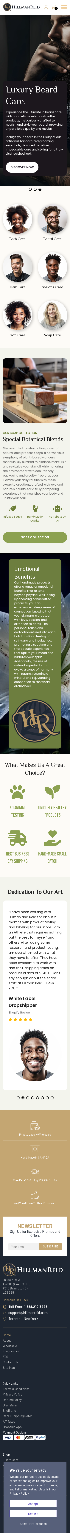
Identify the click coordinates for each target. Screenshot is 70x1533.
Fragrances (11, 1351)
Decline (33, 1513)
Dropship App (12, 1427)
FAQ (5, 1356)
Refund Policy (12, 1400)
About (7, 1340)
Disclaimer (10, 1405)
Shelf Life (9, 1410)
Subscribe (50, 1246)
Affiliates (9, 1421)
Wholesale (10, 1346)
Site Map (9, 1367)
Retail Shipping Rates (17, 1416)
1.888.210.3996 (35, 1306)
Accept (33, 1504)
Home (7, 1335)
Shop (6, 1454)
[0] (53, 8)
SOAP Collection (35, 537)
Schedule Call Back (16, 1300)
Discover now (22, 167)
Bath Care (11, 1460)
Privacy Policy (19, 1493)
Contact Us (10, 1362)
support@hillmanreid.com (28, 1312)
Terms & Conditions (16, 1389)
